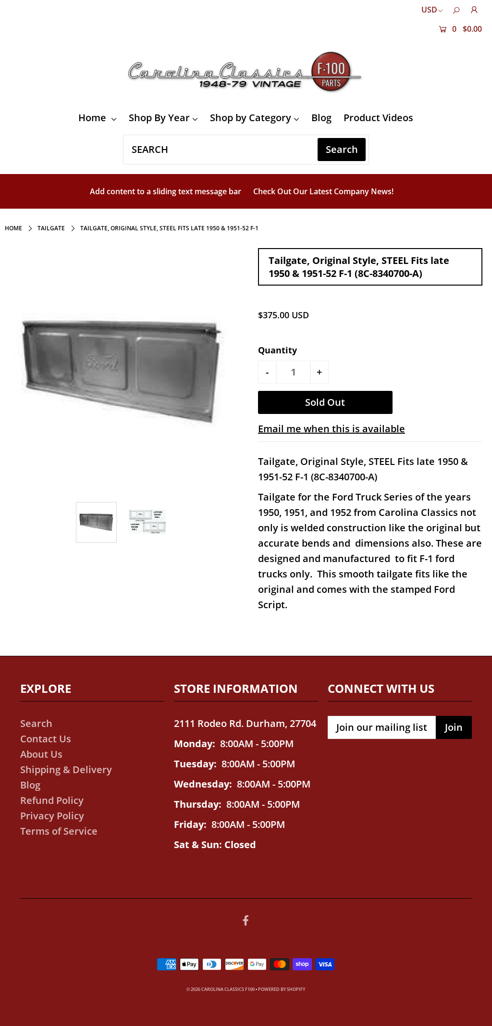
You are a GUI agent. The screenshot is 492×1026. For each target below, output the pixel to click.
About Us (41, 754)
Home (93, 117)
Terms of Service (59, 831)
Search (36, 723)
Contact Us (45, 738)
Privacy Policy (52, 815)
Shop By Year (159, 117)
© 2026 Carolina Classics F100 (220, 989)
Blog (321, 117)
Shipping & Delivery (66, 769)
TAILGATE (51, 228)
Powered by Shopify (281, 989)
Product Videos (378, 117)
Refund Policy (52, 800)
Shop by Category (250, 117)
